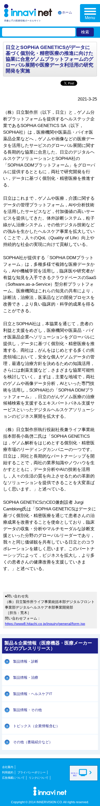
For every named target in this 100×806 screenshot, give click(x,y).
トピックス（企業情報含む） (36, 726)
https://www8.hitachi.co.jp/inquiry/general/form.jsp (45, 624)
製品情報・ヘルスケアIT (32, 694)
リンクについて (38, 777)
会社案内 (7, 767)
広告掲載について (13, 777)
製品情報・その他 (27, 710)
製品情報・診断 (25, 661)
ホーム (67, 12)
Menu (90, 18)
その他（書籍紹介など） (33, 742)
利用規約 (7, 772)
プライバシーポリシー (31, 772)
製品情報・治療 (25, 677)
